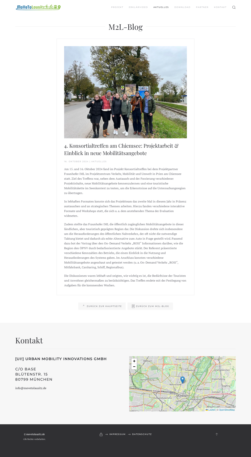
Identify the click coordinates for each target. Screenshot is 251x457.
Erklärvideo (138, 7)
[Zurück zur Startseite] (38, 7)
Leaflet (211, 409)
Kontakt (220, 7)
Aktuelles (99, 161)
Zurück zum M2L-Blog (152, 306)
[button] (234, 7)
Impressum (117, 434)
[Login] (101, 434)
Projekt (117, 7)
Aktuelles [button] (161, 7)
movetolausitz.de (35, 434)
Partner (202, 7)
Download (182, 7)
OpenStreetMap (227, 409)
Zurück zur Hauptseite (104, 306)
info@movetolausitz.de (30, 388)
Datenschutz (142, 434)
